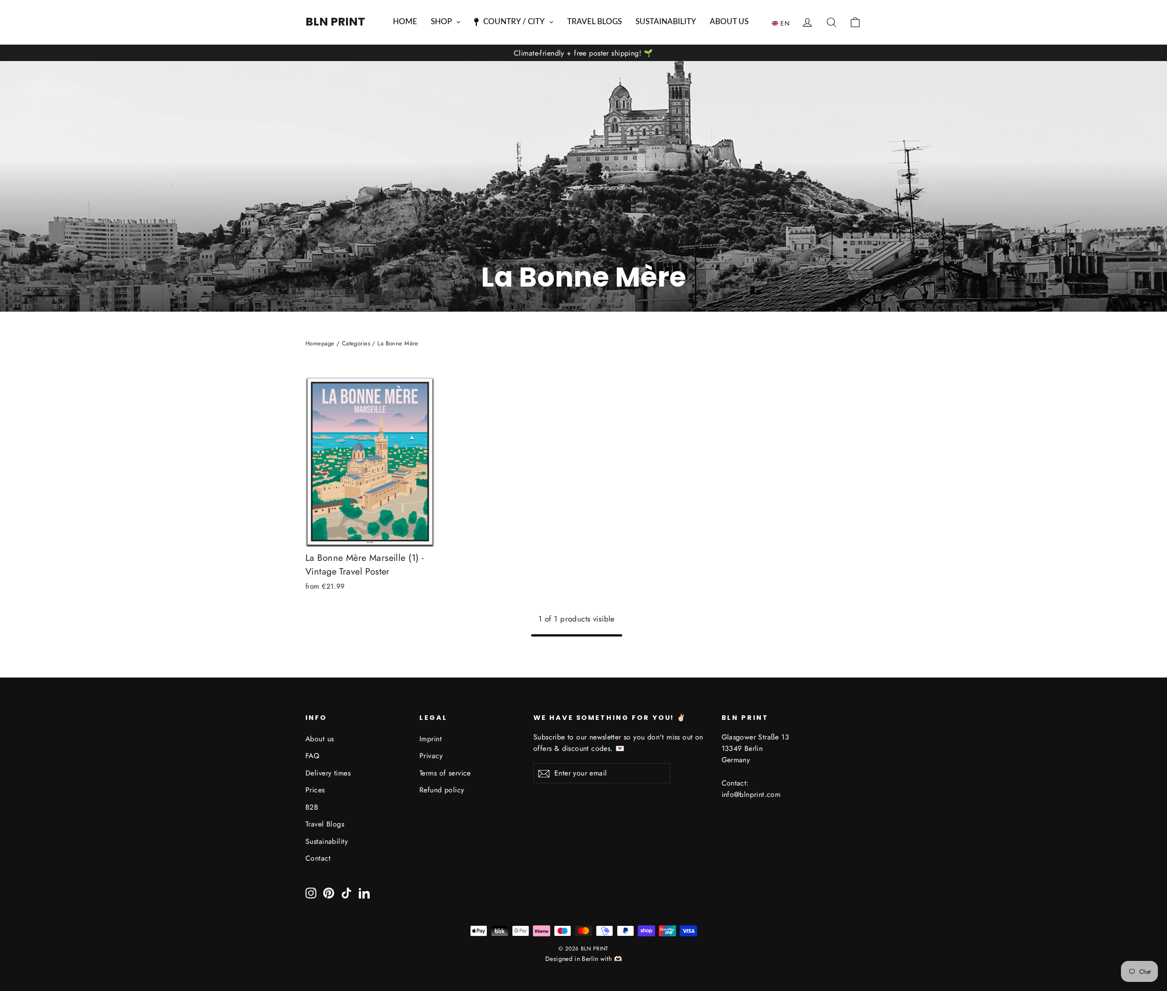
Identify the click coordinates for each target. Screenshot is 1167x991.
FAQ (312, 755)
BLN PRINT (335, 22)
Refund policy (442, 790)
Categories (356, 343)
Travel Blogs (324, 824)
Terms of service (445, 773)
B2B (311, 807)
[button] (782, 22)
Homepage (319, 343)
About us (319, 739)
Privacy (431, 755)
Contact (317, 858)
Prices (315, 790)
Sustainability (326, 841)
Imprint (430, 739)
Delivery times (328, 773)
